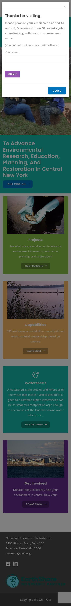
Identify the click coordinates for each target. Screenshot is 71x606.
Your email (12, 52)
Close (57, 90)
